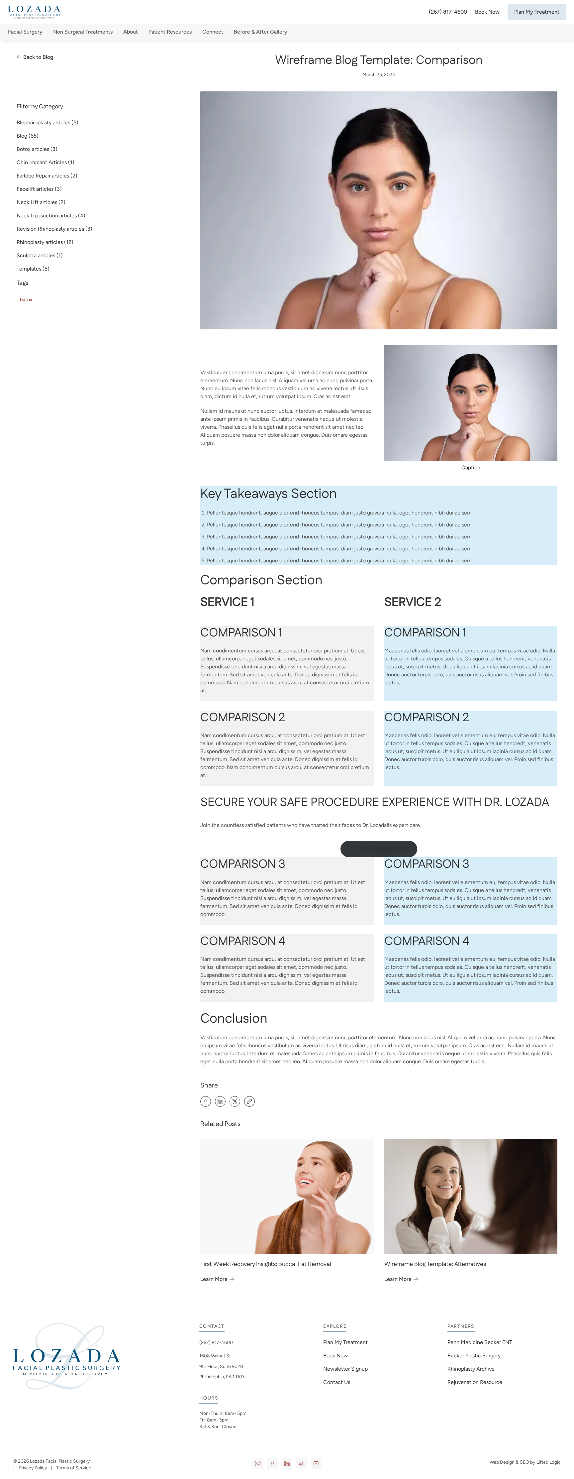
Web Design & (504, 1462)
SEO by (527, 1462)
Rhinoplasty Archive (471, 1369)
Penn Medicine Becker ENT (480, 1342)
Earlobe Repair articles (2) (47, 175)
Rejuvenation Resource (474, 1382)
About (130, 32)
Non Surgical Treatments (83, 32)
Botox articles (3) (37, 149)
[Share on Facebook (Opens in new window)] (205, 1101)
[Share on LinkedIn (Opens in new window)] (220, 1101)
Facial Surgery (25, 32)
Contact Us (336, 1382)
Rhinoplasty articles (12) (45, 242)
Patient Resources (170, 32)
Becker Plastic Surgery (474, 1355)
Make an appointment (379, 849)
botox (26, 299)
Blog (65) (28, 136)
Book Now (487, 12)
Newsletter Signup (345, 1369)
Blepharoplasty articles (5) (47, 122)
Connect (212, 32)
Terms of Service (73, 1468)
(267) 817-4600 (448, 12)
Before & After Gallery (260, 32)
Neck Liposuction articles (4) (51, 215)
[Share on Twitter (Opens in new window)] (235, 1101)
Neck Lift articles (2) (41, 202)
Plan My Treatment (536, 12)
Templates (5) (33, 269)
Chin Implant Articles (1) (45, 162)
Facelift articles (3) (39, 189)
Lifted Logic (548, 1462)
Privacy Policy (33, 1468)
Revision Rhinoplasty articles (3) (54, 229)
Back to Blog (38, 57)
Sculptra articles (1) (40, 255)
